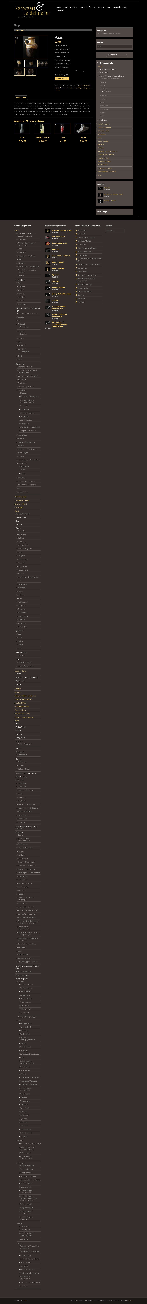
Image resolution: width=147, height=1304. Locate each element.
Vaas (17, 30)
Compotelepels (25, 1047)
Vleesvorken (24, 1286)
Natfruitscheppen (26, 1183)
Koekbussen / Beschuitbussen (28, 449)
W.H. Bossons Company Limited (89, 264)
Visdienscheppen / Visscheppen (26, 1218)
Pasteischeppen (25, 1187)
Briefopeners (22, 844)
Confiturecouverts (26, 988)
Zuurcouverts (24, 1013)
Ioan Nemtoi (82, 234)
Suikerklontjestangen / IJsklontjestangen (28, 1234)
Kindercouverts (25, 1002)
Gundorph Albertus (84, 241)
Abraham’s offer (83, 288)
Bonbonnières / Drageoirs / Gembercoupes (27, 371)
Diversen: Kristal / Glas (25, 387)
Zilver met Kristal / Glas (24, 972)
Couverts (21, 982)
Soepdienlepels (25, 1129)
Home (58, 7)
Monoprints (22, 588)
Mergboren (24, 1097)
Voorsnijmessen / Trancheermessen (26, 1157)
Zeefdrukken (22, 627)
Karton (20, 641)
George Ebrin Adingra (85, 284)
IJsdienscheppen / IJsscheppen (30, 1180)
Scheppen (21, 1163)
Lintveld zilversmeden (85, 252)
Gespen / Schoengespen (26, 862)
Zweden (23, 473)
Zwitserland (22, 304)
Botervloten (22, 380)
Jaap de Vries (82, 268)
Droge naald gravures (25, 549)
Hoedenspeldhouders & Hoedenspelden (85, 280)
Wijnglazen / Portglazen (28, 431)
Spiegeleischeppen (26, 1208)
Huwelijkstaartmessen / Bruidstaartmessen (28, 1148)
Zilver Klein (19, 832)
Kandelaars (22, 252)
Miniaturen (21, 263)
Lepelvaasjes (22, 880)
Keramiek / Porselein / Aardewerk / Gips (68, 88)
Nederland (104, 106)
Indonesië (21, 293)
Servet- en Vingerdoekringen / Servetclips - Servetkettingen (28, 922)
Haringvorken (24, 1266)
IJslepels (23, 1074)
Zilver (99, 175)
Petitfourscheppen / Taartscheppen (27, 1191)
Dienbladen (22, 239)
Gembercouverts (26, 999)
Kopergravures (23, 570)
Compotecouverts (26, 984)
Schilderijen (22, 609)
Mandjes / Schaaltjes (25, 883)
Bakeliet (18, 674)
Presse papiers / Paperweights (28, 266)
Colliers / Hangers (24, 769)
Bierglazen (23, 393)
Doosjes (21, 851)
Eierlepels (23, 1058)
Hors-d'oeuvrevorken (27, 1269)
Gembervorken (25, 1262)
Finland (22, 470)
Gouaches (21, 563)
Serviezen (21, 822)
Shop (108, 7)
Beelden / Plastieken (25, 236)
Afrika (20, 283)
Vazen (103, 116)
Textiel (18, 660)
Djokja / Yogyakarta (24, 744)
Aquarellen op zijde (24, 662)
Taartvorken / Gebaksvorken (30, 1282)
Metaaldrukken (23, 584)
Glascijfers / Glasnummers (27, 866)
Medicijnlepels (25, 1094)
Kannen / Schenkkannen (26, 442)
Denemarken (24, 352)
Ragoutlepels (24, 1115)
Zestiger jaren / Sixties (105, 168)
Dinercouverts (25, 995)
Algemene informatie (87, 7)
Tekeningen (22, 623)
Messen (20, 1141)
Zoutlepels (24, 1136)
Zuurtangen (24, 1239)
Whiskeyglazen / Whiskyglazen (30, 427)
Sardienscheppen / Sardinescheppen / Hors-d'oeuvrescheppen (29, 1198)
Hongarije (104, 99)
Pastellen (21, 595)
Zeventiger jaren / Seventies (107, 172)
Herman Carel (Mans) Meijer (87, 275)
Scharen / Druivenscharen (27, 914)
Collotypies (22, 542)
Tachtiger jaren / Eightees (106, 155)
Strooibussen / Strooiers (26, 481)
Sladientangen (25, 1230)
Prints (20, 598)
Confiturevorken (25, 1255)
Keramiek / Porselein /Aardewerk (27, 677)
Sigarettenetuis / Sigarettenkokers (24, 928)
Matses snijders (23, 887)
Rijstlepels (23, 1119)
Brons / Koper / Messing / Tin (108, 69)
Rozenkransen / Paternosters (28, 910)
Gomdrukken (22, 559)
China (103, 85)
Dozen (20, 249)
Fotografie (21, 556)
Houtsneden (22, 566)
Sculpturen (22, 655)
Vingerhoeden (23, 954)
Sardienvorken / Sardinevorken (25, 1278)
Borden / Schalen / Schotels (110, 79)
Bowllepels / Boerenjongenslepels (27, 1039)
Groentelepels (25, 1070)
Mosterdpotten (23, 815)
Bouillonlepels (25, 1034)
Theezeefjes (22, 947)
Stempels (21, 620)
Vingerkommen (23, 492)
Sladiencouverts (25, 1009)
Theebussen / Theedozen (27, 485)
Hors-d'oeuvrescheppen (28, 1176)
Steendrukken (23, 616)
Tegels (103, 112)
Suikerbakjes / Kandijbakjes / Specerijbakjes (28, 939)
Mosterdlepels (25, 1101)
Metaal (18, 684)
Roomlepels (24, 1122)
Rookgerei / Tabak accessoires (107, 151)
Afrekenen (60, 10)
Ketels (20, 259)
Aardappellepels (26, 1023)
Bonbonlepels (25, 1030)
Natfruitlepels (24, 1108)
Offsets (20, 591)
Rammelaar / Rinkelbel (26, 907)
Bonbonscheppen (26, 1169)
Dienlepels (23, 1050)
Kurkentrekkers (23, 876)
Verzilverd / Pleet (103, 158)
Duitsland (87, 85)
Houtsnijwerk (103, 73)
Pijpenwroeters (23, 903)
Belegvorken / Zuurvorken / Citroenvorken (29, 1247)
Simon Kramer (82, 272)
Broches (21, 765)
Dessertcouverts (26, 991)
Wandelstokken (103, 165)
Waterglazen (24, 424)
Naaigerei (101, 144)
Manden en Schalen (25, 812)
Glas (17, 521)
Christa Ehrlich (21, 727)
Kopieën (21, 573)
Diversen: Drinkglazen (27, 413)
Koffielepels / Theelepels (28, 1085)
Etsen (20, 552)
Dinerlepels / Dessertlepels (29, 1054)
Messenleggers (23, 453)
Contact (101, 7)
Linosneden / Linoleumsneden (28, 577)
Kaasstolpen (22, 435)
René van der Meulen (85, 291)
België (18, 723)
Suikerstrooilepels (26, 1133)
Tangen (20, 1223)
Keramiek (19, 525)
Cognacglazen (25, 409)
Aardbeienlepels (25, 1027)
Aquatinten (22, 534)
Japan (103, 102)
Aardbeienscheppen (27, 1166)
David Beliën (82, 230)
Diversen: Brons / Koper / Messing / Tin (26, 244)
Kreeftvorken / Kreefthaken (29, 1273)
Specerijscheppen (26, 1204)
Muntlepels (24, 1104)
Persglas (21, 456)
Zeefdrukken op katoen (26, 666)
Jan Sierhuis (81, 299)
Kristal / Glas (103, 120)
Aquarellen (21, 531)
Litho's (20, 581)
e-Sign (25, 1300)
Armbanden (22, 762)
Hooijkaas (81, 295)
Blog (124, 7)
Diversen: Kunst (21, 517)
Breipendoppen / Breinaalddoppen (24, 840)
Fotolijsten (21, 797)
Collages (21, 538)
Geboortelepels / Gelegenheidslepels (27, 1062)
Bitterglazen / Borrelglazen (29, 397)
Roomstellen (22, 819)
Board (20, 634)
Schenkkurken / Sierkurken (27, 917)
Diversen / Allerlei (103, 131)
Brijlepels (23, 1043)
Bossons (23, 334)
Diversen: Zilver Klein (25, 848)
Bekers (20, 835)
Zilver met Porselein (23, 975)
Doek (20, 637)
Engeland (104, 96)
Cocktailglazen (25, 406)
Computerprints (23, 545)
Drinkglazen (22, 390)
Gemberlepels (25, 1067)
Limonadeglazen (26, 420)
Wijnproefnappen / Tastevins (28, 962)
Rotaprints (21, 605)
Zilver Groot (20, 780)
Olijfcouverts (24, 1006)
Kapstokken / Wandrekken (27, 256)
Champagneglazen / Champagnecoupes (27, 401)
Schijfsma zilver (83, 255)
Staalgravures (22, 613)
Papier (18, 528)
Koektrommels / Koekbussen (28, 808)
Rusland (21, 301)
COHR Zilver (82, 245)
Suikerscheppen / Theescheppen (26, 1212)
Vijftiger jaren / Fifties (104, 161)
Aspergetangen (25, 1226)
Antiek (81, 85)
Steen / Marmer (21, 652)
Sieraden (19, 759)
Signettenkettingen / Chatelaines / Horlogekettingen (29, 933)
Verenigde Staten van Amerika (26, 773)
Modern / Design (103, 141)
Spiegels (21, 276)
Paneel (20, 645)
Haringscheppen (26, 1173)
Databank (116, 7)
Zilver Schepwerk (22, 979)
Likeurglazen (24, 416)
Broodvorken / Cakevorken (29, 1252)
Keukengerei (102, 134)
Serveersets (22, 478)
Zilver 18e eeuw (21, 777)
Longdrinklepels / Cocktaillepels (26, 1089)
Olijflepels (23, 1112)
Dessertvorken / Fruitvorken (29, 1259)
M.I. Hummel (107, 91)
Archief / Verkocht (103, 124)
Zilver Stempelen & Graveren (87, 248)
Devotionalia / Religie (104, 127)
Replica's (101, 148)
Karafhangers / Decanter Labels (29, 873)
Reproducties (22, 602)
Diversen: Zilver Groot (25, 790)
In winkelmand (61, 79)
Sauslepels (24, 1126)
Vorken (20, 1243)
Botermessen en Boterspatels (30, 1144)
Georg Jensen (20, 738)
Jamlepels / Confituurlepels (29, 1077)
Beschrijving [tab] (21, 97)
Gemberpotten (23, 858)
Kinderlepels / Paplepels (28, 1081)
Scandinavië (105, 109)
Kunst (99, 138)
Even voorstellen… (70, 7)
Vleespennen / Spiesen (26, 958)
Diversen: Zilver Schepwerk (27, 1017)
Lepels (20, 1021)
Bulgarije (104, 82)
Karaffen (21, 446)
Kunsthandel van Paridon (86, 237)
